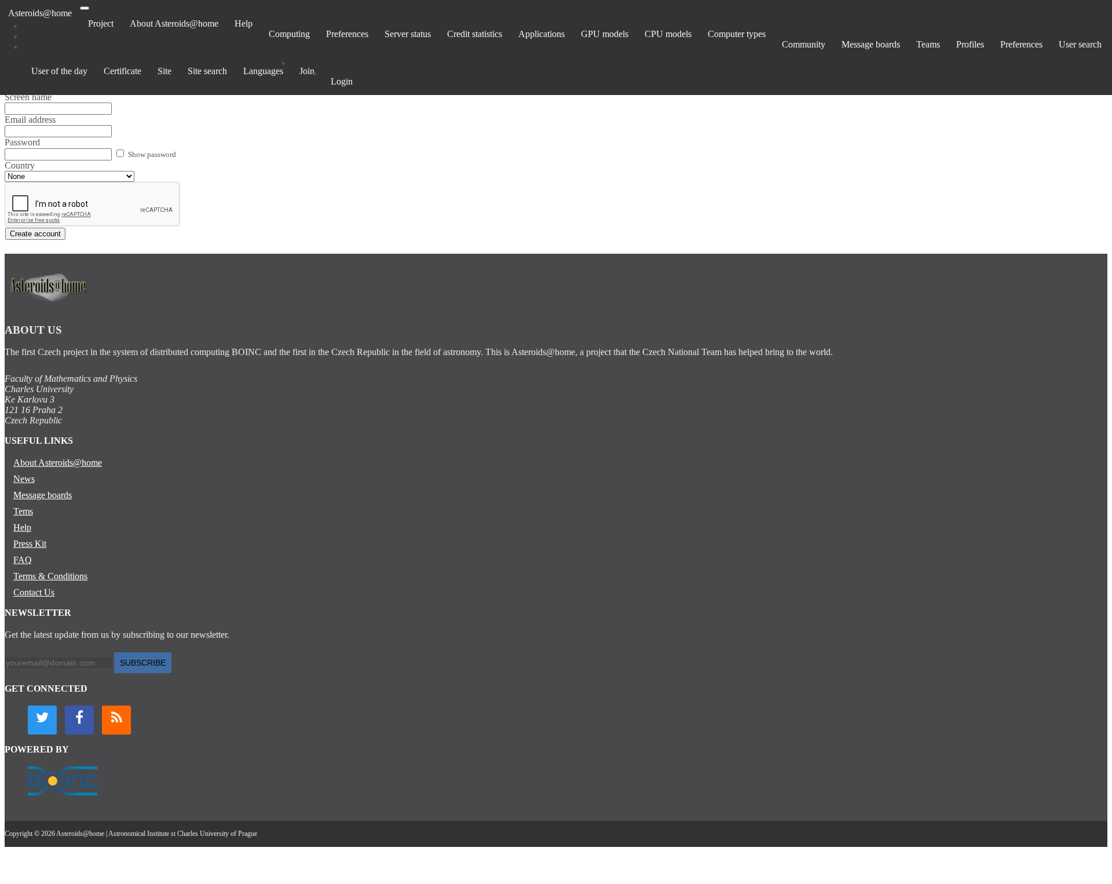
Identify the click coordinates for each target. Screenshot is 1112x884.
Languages (263, 71)
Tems (23, 511)
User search (1080, 44)
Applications (541, 34)
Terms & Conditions (50, 576)
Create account (35, 233)
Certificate (122, 71)
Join (306, 71)
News (24, 479)
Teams (928, 44)
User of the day (59, 71)
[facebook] (79, 720)
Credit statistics (474, 34)
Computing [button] (289, 34)
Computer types (737, 34)
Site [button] (164, 71)
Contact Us (33, 592)
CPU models (668, 34)
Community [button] (803, 44)
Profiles (970, 44)
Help (244, 23)
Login (342, 81)
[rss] (116, 720)
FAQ (22, 560)
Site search (207, 71)
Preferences (347, 34)
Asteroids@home (40, 13)
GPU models (604, 34)
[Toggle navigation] (84, 8)
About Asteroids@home (174, 23)
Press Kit (29, 544)
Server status (408, 34)
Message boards (871, 44)
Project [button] (101, 23)
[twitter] (42, 720)
